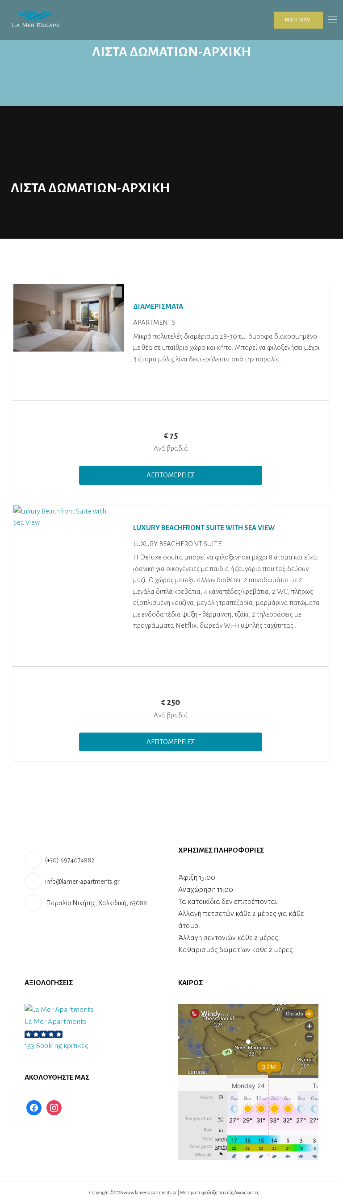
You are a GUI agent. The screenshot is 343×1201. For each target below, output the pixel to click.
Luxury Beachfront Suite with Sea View (204, 527)
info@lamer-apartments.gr (82, 881)
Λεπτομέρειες (170, 475)
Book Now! (298, 20)
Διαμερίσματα (158, 306)
